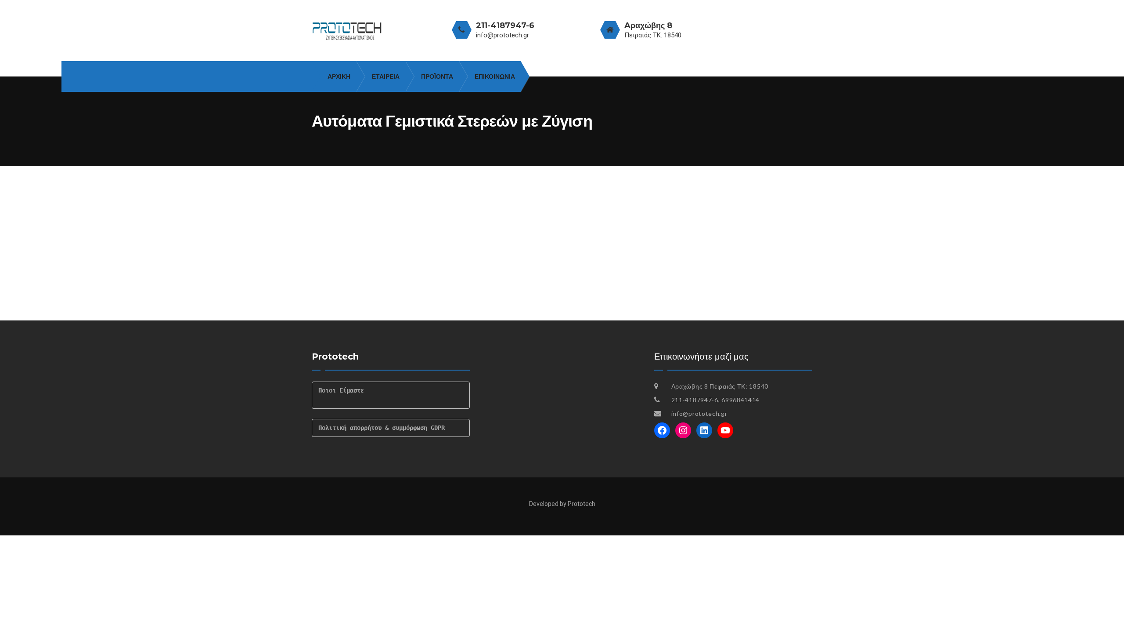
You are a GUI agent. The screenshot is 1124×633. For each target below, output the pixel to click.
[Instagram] (683, 430)
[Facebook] (662, 430)
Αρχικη (339, 76)
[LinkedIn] (704, 430)
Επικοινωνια (495, 76)
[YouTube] (725, 430)
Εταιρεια (386, 76)
